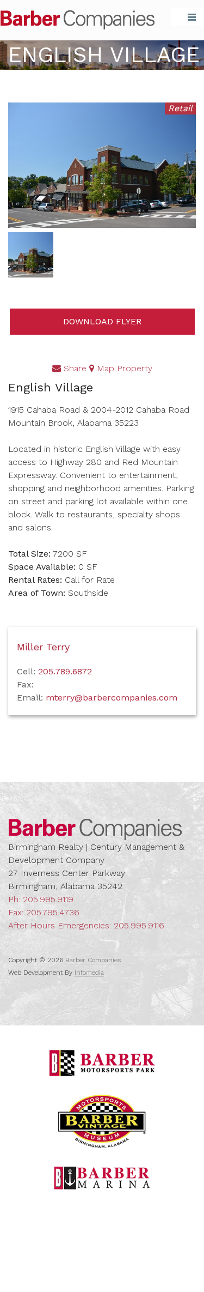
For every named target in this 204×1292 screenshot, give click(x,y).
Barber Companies (77, 20)
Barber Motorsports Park (102, 1063)
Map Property (123, 368)
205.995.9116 (139, 925)
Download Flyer (102, 321)
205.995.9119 (48, 899)
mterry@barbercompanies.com (111, 697)
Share (73, 368)
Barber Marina (102, 1178)
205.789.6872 (65, 671)
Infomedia (89, 972)
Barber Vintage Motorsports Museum (102, 1121)
